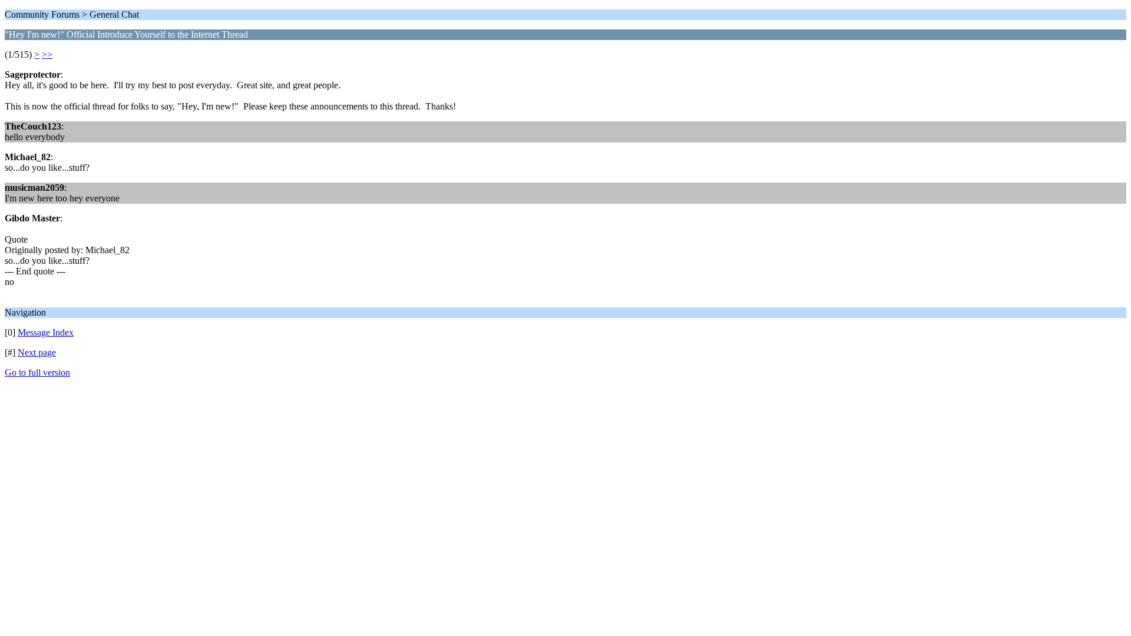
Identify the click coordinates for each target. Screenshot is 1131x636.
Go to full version (37, 372)
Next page (37, 352)
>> (47, 54)
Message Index (46, 332)
